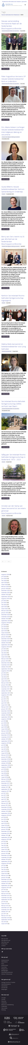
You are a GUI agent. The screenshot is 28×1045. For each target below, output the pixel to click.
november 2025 (5, 592)
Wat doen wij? (5, 942)
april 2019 (4, 751)
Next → (9, 561)
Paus (2, 963)
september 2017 (5, 789)
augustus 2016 (5, 815)
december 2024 (5, 614)
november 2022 (5, 665)
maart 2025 (4, 608)
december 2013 (5, 879)
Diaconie (3, 1001)
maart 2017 (4, 801)
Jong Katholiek (8, 351)
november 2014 (5, 857)
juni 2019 (3, 747)
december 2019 (5, 735)
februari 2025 (5, 610)
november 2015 (5, 833)
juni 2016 (3, 819)
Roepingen (4, 989)
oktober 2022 (5, 667)
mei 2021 (3, 701)
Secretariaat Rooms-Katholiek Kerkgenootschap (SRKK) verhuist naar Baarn (13, 403)
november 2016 (5, 809)
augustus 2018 (5, 767)
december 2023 (5, 638)
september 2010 (5, 919)
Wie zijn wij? (4, 938)
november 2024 (5, 616)
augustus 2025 (5, 598)
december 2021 (5, 687)
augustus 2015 (5, 839)
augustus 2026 (5, 574)
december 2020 (5, 711)
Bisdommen (4, 965)
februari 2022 (5, 683)
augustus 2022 (5, 671)
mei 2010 (3, 921)
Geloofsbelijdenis (6, 984)
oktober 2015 (5, 835)
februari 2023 (5, 659)
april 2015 (4, 847)
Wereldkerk (4, 962)
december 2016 (5, 807)
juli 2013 (3, 889)
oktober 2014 (5, 859)
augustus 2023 (5, 646)
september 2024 (5, 620)
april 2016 (4, 823)
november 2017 (5, 785)
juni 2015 (3, 843)
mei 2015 (3, 845)
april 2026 (4, 582)
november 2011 (5, 909)
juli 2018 (3, 769)
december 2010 (5, 917)
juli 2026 (3, 576)
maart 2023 (4, 657)
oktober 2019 (5, 739)
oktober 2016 (5, 811)
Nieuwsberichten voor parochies (12, 30)
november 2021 (5, 689)
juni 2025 (3, 602)
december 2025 (5, 590)
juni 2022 (3, 675)
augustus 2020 (5, 719)
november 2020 (5, 713)
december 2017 (5, 783)
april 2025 (4, 606)
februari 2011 (5, 915)
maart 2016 (4, 825)
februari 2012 (5, 905)
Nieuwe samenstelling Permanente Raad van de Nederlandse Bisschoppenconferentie (11, 25)
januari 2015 (4, 853)
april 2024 (4, 630)
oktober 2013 (5, 883)
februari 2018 (5, 779)
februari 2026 (5, 586)
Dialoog (3, 1010)
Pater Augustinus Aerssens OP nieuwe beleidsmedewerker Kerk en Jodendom (13, 79)
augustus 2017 (5, 791)
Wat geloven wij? (5, 940)
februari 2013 (5, 893)
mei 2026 (3, 580)
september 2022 (5, 669)
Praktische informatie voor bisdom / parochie (14, 1)
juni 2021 (3, 699)
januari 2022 (4, 685)
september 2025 (5, 596)
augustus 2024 (5, 622)
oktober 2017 (5, 787)
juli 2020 (3, 721)
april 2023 (4, 655)
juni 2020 (3, 723)
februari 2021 (5, 707)
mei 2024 (3, 628)
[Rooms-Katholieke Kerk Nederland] (12, 4)
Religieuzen (4, 969)
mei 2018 (3, 773)
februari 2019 (5, 755)
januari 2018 (4, 781)
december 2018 (5, 759)
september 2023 (5, 645)
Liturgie (3, 997)
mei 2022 (3, 677)
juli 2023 (3, 649)
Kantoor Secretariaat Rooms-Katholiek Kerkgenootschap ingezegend (13, 298)
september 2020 (5, 717)
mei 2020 (3, 725)
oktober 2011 (5, 911)
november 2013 (5, 881)
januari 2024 (4, 636)
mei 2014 (3, 869)
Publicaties (4, 944)
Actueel (3, 30)
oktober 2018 (5, 763)
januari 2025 (4, 612)
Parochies (4, 967)
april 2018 (4, 775)
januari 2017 (4, 805)
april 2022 (4, 679)
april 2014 (4, 871)
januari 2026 (4, 588)
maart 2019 (4, 753)
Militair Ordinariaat (6, 974)
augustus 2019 (5, 743)
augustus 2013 (5, 887)
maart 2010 (4, 923)
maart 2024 (4, 632)
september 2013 (5, 885)
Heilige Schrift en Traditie (8, 982)
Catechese (4, 1003)
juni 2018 (3, 771)
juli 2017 (3, 793)
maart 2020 (4, 729)
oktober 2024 (5, 618)
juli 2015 (3, 841)
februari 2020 (5, 731)
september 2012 (5, 899)
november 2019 (5, 737)
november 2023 (5, 641)
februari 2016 (5, 827)
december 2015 (5, 831)
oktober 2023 (5, 642)
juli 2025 (3, 600)
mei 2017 (3, 797)
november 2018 (5, 761)
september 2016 (5, 813)
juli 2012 (3, 901)
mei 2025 (3, 604)
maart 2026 (4, 584)
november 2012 (5, 897)
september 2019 (5, 741)
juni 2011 (3, 913)
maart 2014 (4, 873)
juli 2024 (3, 624)
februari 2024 (5, 634)
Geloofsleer (4, 986)
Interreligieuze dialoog (10, 137)
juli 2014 (3, 865)
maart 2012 (4, 903)
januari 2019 (4, 757)
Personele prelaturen (7, 972)
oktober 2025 (5, 594)
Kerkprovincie (5, 960)
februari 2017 (5, 803)
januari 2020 (4, 733)
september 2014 (5, 861)
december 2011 (5, 907)
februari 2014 (5, 875)
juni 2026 (3, 578)
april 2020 (4, 727)
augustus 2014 (5, 863)
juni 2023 (3, 651)
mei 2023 (3, 653)
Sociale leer (4, 987)
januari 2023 (4, 661)
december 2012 (5, 895)
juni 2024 (3, 626)
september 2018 (5, 765)
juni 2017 (3, 795)
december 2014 (5, 855)
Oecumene (4, 1008)
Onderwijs (4, 1006)
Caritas (3, 999)
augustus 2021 (5, 695)
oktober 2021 (5, 691)
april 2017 (4, 799)
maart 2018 (4, 777)
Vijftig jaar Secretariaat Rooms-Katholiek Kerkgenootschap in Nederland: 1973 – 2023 (13, 457)
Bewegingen (4, 970)
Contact (3, 945)
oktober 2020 (5, 715)
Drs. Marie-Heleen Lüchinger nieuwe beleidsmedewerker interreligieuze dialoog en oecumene (13, 131)
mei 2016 (3, 821)
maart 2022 (4, 681)
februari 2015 (5, 851)
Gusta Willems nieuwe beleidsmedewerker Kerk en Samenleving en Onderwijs (12, 189)
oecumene (17, 137)
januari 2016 (4, 829)
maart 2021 (4, 705)
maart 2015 (4, 849)
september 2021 (5, 693)
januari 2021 (4, 709)
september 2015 (5, 837)
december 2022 (5, 663)
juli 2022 (3, 673)
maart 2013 (4, 891)
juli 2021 (3, 697)
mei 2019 (3, 749)
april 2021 (4, 703)
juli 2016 (3, 817)
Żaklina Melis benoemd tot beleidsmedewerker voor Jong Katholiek (13, 346)
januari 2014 (4, 877)
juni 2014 (3, 867)
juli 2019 (3, 745)
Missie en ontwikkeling (7, 1004)
